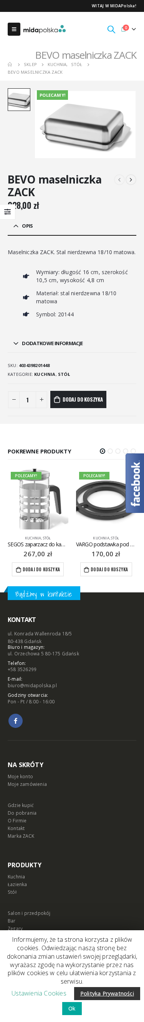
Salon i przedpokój (29, 913)
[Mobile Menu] (14, 29)
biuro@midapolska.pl (32, 685)
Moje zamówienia (27, 784)
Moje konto (20, 776)
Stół (64, 374)
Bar (12, 921)
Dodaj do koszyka (83, 399)
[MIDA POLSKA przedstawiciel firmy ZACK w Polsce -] (44, 29)
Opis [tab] (27, 225)
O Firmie (17, 820)
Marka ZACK (21, 836)
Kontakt (16, 828)
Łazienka (17, 884)
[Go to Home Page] (10, 64)
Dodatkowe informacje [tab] (52, 343)
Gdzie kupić (21, 805)
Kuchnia (44, 374)
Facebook (15, 721)
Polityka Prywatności (107, 993)
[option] (19, 99)
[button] (102, 451)
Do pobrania (22, 813)
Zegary (15, 928)
